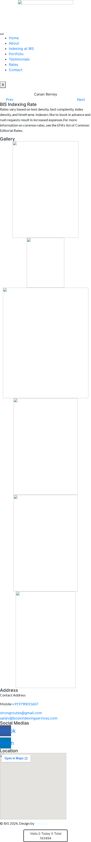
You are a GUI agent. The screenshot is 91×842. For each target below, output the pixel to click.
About (14, 43)
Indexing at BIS (21, 48)
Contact (15, 70)
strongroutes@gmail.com (21, 713)
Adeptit (41, 823)
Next (81, 99)
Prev (9, 99)
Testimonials (19, 59)
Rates (13, 64)
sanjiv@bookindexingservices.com (28, 718)
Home (14, 38)
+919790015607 (25, 704)
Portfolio (16, 54)
